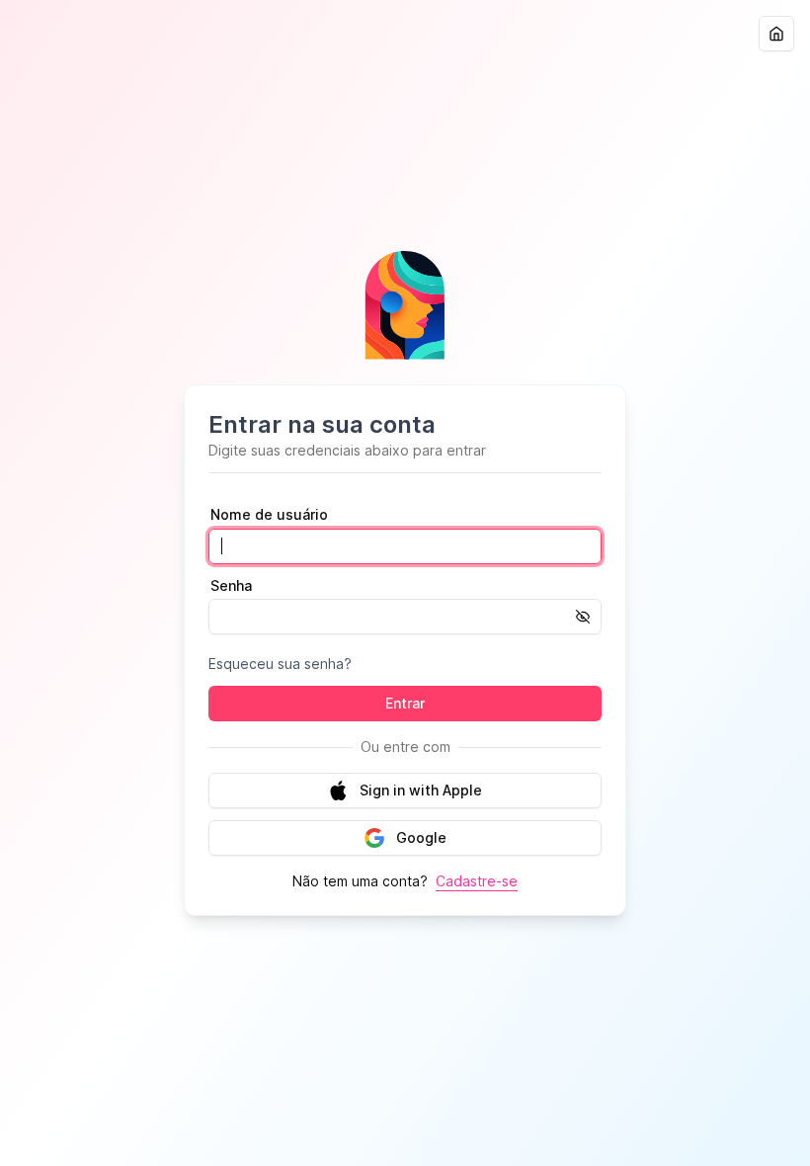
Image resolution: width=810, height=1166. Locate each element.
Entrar (405, 703)
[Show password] (589, 616)
